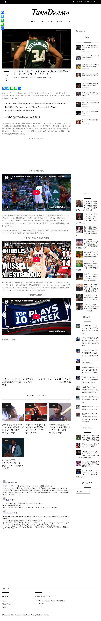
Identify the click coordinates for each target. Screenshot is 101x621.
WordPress (26, 615)
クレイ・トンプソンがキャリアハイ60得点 (55, 380)
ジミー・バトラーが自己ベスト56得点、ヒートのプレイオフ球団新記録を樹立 (87, 265)
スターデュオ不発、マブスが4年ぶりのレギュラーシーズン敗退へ (91, 307)
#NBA (34, 107)
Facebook (91, 1)
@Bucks (39, 103)
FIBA (68, 21)
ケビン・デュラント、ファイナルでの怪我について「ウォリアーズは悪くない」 (87, 473)
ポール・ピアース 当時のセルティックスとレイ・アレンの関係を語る (90, 94)
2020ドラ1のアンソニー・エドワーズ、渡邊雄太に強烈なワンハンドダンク (90, 379)
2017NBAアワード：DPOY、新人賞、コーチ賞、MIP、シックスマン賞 (12, 464)
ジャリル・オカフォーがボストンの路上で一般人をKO (90, 399)
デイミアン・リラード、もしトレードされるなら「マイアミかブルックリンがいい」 (86, 218)
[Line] (2, 24)
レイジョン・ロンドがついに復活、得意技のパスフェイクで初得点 (90, 438)
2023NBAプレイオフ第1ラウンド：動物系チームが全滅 (91, 254)
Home (33, 21)
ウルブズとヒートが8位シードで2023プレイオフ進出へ (91, 297)
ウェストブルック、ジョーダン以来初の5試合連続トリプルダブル (18, 381)
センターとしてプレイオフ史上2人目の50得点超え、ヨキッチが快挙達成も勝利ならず (87, 244)
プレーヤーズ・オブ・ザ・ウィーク (31, 77)
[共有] (2, 28)
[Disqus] (36, 503)
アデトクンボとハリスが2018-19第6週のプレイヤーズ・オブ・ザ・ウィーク (12, 428)
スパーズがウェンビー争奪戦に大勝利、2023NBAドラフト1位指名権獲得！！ (87, 231)
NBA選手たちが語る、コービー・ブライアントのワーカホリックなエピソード (90, 370)
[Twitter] (2, 16)
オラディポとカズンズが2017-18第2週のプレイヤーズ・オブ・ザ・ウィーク (59, 428)
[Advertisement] (36, 153)
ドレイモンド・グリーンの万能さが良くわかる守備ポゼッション (90, 75)
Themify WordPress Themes (40, 615)
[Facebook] (2, 12)
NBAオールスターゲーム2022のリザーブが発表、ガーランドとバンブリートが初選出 (87, 454)
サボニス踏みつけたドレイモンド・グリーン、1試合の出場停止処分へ (91, 288)
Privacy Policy (6, 604)
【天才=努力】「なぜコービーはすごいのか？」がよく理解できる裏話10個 (90, 389)
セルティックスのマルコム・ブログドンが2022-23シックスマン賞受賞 (91, 277)
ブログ (42, 21)
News (50, 21)
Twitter (78, 1)
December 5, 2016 (31, 117)
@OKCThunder (15, 107)
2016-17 (16, 77)
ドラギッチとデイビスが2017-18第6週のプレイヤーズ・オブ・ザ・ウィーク (36, 428)
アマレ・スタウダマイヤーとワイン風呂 (90, 445)
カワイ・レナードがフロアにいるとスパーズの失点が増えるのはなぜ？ (90, 47)
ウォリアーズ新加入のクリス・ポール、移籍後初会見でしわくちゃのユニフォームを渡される (86, 206)
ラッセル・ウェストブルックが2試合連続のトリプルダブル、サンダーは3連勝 (90, 352)
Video (59, 21)
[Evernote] (2, 20)
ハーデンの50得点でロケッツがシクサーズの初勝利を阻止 (90, 464)
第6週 (44, 77)
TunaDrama (7, 615)
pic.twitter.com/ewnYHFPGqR (19, 110)
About (4, 607)
